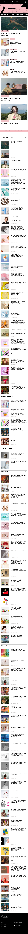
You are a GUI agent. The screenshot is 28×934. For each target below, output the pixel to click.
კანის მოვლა (5, 14)
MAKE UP (12, 69)
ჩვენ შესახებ (17, 925)
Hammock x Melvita (9, 124)
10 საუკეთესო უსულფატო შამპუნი (17, 52)
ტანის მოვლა (15, 14)
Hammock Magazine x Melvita (10, 34)
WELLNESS (12, 39)
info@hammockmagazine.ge (18, 922)
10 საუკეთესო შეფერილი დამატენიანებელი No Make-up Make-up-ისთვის (18, 72)
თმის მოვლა (24, 14)
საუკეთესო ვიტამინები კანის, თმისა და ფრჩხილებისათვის (17, 42)
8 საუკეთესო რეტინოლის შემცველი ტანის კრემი (17, 62)
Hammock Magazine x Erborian (10, 99)
